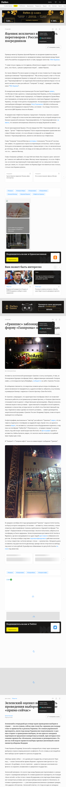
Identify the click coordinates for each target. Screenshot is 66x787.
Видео (45, 6)
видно (53, 420)
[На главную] (4, 2)
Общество (8, 286)
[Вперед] (63, 176)
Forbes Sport (38, 286)
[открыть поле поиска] (59, 2)
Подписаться (12, 259)
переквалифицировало (38, 538)
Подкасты (38, 6)
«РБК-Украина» (55, 60)
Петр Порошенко (37, 104)
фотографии (46, 431)
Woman (54, 6)
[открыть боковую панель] (55, 2)
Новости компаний (11, 656)
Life (49, 6)
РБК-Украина (14, 86)
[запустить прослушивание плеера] (52, 29)
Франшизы (30, 6)
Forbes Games (10, 6)
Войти (50, 2)
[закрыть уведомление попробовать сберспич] (52, 34)
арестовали (43, 536)
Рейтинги (22, 6)
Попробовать (43, 41)
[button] (64, 2)
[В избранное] (30, 173)
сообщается (37, 381)
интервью (33, 141)
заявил (52, 91)
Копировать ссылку (54, 47)
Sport (60, 6)
